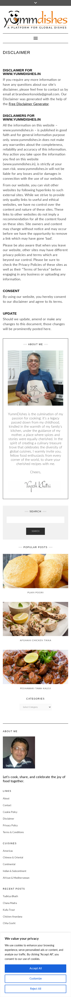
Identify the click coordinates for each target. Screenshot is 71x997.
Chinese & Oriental (13, 857)
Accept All (36, 968)
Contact (7, 805)
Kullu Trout (9, 910)
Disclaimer (8, 819)
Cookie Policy (10, 812)
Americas (8, 851)
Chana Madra (10, 903)
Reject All (35, 989)
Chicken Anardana (12, 917)
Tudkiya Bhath (10, 896)
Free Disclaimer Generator (29, 104)
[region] (35, 965)
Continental (9, 864)
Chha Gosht (9, 923)
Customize (36, 978)
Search (35, 531)
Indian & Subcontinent (14, 871)
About (6, 798)
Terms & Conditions (13, 832)
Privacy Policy (10, 825)
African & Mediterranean (16, 878)
